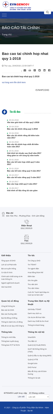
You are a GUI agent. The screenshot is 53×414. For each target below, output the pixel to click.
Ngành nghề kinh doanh (10, 283)
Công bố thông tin (8, 306)
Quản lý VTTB (33, 359)
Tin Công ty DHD (34, 260)
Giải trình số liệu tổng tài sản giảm (22, 190)
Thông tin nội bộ (36, 332)
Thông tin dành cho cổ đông (11, 322)
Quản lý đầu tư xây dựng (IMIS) (39, 355)
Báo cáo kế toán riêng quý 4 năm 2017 (24, 171)
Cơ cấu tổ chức (6, 272)
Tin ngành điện (33, 268)
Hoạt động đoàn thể (35, 272)
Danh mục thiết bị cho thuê (38, 321)
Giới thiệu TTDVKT (34, 309)
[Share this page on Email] (25, 70)
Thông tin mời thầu (8, 337)
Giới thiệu (6, 255)
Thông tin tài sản (34, 378)
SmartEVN (32, 337)
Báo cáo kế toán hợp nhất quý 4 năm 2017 (23, 163)
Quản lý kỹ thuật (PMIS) (37, 345)
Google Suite (32, 363)
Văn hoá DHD (6, 287)
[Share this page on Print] (30, 70)
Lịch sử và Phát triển (9, 264)
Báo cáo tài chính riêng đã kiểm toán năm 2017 (23, 136)
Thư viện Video (33, 288)
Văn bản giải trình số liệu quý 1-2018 (23, 122)
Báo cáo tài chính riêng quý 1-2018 (22, 129)
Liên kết (21, 396)
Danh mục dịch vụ (34, 313)
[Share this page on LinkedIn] (44, 70)
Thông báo (6, 332)
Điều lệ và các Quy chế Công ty (12, 326)
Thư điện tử (32, 341)
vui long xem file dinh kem (14, 82)
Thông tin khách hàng (36, 325)
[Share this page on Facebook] (49, 70)
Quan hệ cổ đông (10, 301)
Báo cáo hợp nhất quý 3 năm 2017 (22, 184)
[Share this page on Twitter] (39, 70)
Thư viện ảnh (33, 284)
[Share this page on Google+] (34, 70)
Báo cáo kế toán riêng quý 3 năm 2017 (24, 177)
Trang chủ (7, 34)
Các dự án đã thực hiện (36, 317)
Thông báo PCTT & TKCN (10, 345)
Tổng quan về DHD (8, 260)
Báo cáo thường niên (9, 314)
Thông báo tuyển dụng (10, 341)
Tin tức (31, 255)
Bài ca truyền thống (8, 268)
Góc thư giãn (32, 280)
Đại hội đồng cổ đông (9, 318)
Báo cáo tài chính (7, 310)
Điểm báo (31, 276)
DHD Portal (32, 367)
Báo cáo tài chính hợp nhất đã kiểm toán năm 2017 (22, 145)
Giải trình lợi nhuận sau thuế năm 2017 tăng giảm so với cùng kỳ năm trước (24, 154)
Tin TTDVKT (32, 264)
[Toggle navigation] (4, 14)
